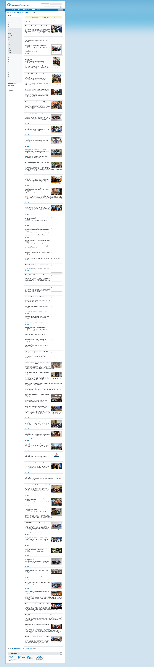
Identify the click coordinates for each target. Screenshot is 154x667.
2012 (8, 74)
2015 (8, 68)
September (10, 35)
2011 (8, 76)
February (9, 50)
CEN (28, 656)
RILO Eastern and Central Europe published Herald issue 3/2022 (36, 306)
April (9, 46)
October (9, 33)
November (10, 31)
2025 (8, 20)
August (9, 37)
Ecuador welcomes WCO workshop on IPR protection (35, 286)
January (9, 52)
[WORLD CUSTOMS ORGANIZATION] (8, 10)
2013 (8, 72)
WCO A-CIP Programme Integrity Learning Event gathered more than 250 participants (40, 614)
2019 (8, 59)
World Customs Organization (16, 12)
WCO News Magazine (12, 83)
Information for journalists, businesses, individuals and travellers (14, 89)
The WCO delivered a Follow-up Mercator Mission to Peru (35, 327)
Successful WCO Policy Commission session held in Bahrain (36, 537)
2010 (8, 78)
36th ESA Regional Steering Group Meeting (33, 443)
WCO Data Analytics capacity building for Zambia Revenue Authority (37, 582)
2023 (8, 24)
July (9, 39)
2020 (8, 57)
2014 (8, 70)
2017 (8, 63)
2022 (30, 12)
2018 (8, 61)
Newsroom (26, 12)
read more (27, 35)
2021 (8, 55)
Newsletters (11, 85)
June (9, 41)
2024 (8, 22)
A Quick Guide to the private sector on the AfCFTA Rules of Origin (37, 37)
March (9, 48)
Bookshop (20, 656)
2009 (8, 80)
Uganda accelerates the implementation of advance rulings (36, 149)
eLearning (38, 656)
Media (23, 12)
